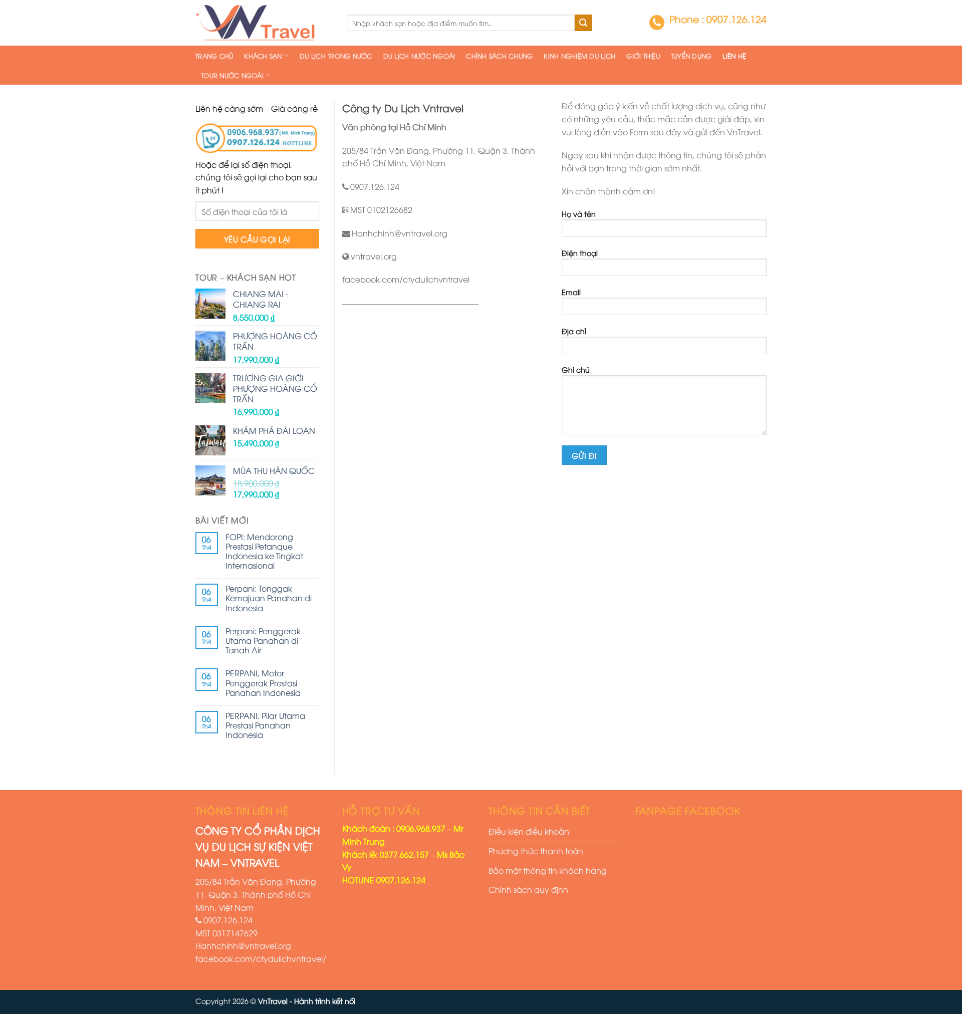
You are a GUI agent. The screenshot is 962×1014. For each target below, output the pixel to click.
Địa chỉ (574, 331)
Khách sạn (263, 55)
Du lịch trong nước (336, 55)
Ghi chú (576, 369)
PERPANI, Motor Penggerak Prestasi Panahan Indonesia (263, 682)
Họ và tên (579, 213)
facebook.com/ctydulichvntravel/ (260, 958)
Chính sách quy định (528, 889)
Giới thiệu (643, 55)
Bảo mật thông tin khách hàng (548, 870)
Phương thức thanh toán (536, 850)
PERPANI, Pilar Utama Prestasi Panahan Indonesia (265, 725)
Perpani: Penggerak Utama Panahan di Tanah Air (263, 640)
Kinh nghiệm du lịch (579, 55)
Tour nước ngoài (232, 75)
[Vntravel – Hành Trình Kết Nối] (263, 23)
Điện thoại (580, 253)
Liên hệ (734, 55)
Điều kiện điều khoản (529, 831)
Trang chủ (214, 55)
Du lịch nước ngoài (419, 55)
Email (571, 292)
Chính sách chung (499, 55)
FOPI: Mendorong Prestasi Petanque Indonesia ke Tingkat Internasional (264, 551)
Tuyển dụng (691, 55)
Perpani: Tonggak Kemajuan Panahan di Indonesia (268, 598)
